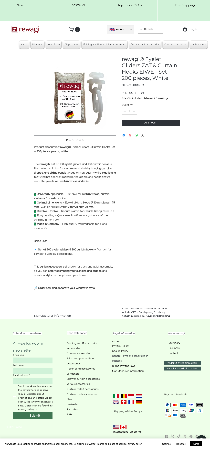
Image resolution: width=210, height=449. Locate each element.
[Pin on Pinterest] (130, 135)
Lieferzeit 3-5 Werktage (155, 98)
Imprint (116, 341)
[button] (75, 29)
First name (18, 354)
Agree (196, 443)
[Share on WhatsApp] (136, 135)
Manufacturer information (52, 315)
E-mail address (21, 375)
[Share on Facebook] (124, 135)
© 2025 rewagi (14, 427)
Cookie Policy (120, 350)
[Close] (206, 443)
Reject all (181, 443)
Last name (18, 365)
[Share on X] (143, 135)
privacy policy (135, 443)
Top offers (73, 409)
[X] (185, 436)
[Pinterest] (191, 436)
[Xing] (173, 436)
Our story (174, 342)
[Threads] (167, 436)
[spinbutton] (129, 111)
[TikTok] (179, 436)
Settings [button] (166, 443)
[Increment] (134, 111)
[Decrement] (124, 111)
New (69, 399)
